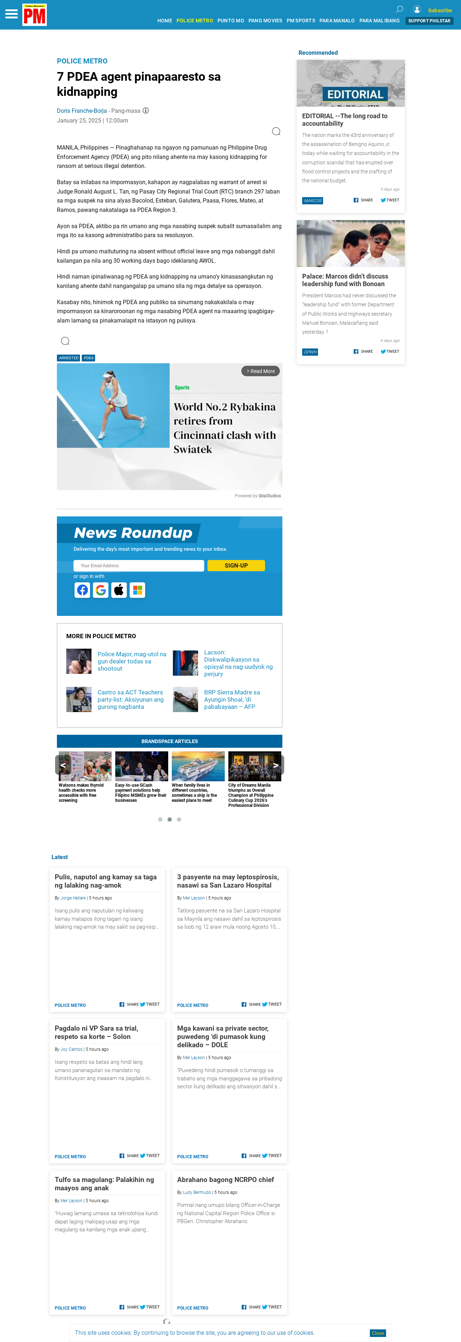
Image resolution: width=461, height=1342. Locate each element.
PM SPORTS (301, 21)
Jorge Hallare (73, 898)
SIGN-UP (236, 565)
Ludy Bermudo (197, 1192)
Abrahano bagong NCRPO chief (225, 1180)
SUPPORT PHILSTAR (429, 20)
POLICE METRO (194, 21)
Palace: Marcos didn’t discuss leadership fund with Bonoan (345, 280)
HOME (164, 21)
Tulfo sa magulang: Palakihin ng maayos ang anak (104, 1184)
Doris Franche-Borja (82, 110)
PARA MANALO (337, 21)
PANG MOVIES (265, 21)
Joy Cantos (71, 1049)
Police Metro (82, 61)
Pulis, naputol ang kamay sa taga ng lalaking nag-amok (106, 881)
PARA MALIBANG (379, 21)
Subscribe (440, 10)
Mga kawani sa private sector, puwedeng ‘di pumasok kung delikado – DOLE (223, 1036)
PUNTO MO (231, 21)
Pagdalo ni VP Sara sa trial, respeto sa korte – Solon (96, 1032)
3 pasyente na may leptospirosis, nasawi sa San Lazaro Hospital (228, 881)
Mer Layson (194, 898)
